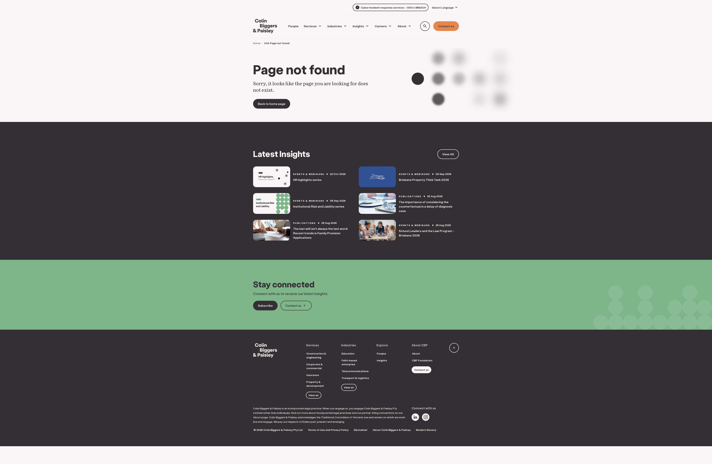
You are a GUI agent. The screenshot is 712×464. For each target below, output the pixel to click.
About (402, 26)
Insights (358, 26)
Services (310, 26)
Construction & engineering (316, 355)
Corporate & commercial (314, 366)
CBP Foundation (422, 360)
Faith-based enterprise (349, 362)
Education (348, 353)
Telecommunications (355, 371)
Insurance (312, 375)
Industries (334, 26)
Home (256, 43)
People (381, 353)
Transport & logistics (355, 378)
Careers (381, 26)
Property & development (315, 383)
